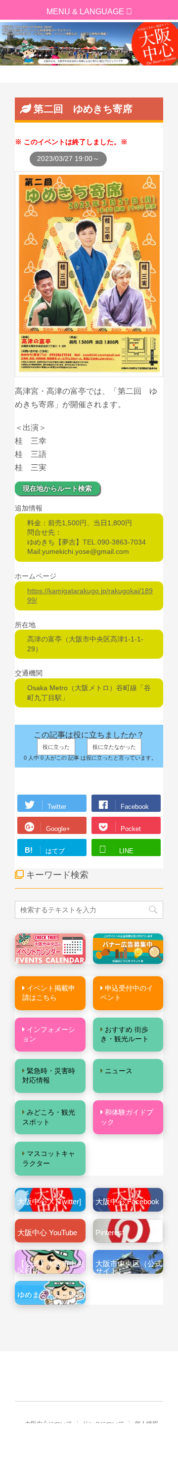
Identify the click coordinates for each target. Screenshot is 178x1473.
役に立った (56, 747)
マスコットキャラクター (48, 1158)
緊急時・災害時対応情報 (48, 1076)
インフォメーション (48, 1034)
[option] (89, 43)
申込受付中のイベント (126, 993)
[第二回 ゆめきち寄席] (89, 372)
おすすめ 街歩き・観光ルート (124, 1034)
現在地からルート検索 (57, 488)
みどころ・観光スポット (48, 1117)
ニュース (119, 1071)
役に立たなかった (114, 747)
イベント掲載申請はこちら (48, 993)
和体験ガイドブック (126, 1117)
